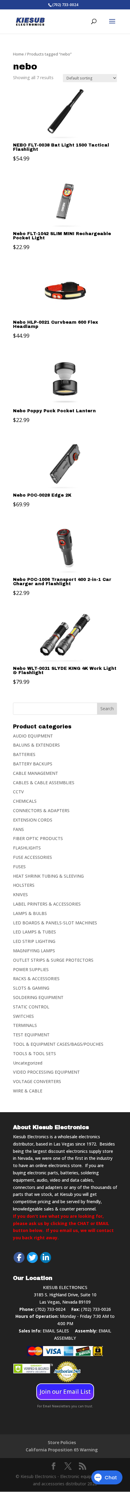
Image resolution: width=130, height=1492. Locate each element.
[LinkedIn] (45, 1257)
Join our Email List (65, 1392)
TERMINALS (25, 1025)
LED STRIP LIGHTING (34, 941)
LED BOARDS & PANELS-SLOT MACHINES (55, 923)
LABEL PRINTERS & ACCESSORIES (47, 904)
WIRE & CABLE (27, 1091)
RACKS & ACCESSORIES (36, 978)
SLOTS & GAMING (31, 988)
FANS (18, 829)
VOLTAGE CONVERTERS (37, 1081)
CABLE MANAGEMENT (35, 773)
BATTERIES (24, 754)
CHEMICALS (25, 801)
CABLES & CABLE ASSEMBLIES (43, 782)
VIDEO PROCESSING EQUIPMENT (46, 1072)
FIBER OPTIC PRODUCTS (38, 838)
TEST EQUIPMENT (31, 1035)
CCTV (18, 792)
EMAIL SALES (56, 1331)
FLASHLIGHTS (27, 848)
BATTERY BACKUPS (32, 764)
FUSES (19, 866)
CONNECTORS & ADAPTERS (41, 810)
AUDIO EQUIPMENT (33, 736)
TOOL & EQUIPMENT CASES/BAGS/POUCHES (58, 1044)
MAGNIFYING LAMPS (34, 951)
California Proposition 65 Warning (62, 1450)
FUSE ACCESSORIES (32, 857)
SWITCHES (23, 1016)
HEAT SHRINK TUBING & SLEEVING (48, 876)
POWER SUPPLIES (31, 969)
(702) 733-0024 (50, 1309)
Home (18, 54)
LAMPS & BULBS (30, 913)
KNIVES (20, 894)
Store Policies (62, 1442)
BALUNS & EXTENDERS (36, 745)
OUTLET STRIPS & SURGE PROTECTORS (53, 960)
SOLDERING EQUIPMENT (38, 997)
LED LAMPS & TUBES (34, 932)
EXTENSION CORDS (32, 820)
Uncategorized (27, 1063)
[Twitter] (32, 1257)
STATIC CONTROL (31, 1007)
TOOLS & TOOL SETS (34, 1053)
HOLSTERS (23, 885)
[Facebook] (19, 1257)
